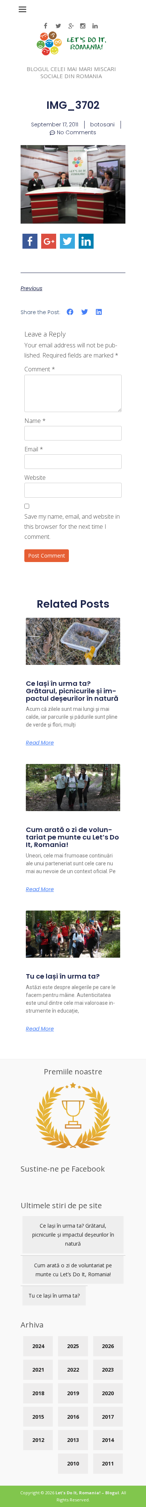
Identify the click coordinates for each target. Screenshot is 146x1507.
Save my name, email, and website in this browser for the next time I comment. (72, 526)
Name (35, 421)
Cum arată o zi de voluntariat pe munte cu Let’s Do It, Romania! (72, 837)
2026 (108, 1346)
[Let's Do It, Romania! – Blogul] (71, 53)
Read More (40, 742)
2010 (73, 1463)
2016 (73, 1416)
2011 (108, 1463)
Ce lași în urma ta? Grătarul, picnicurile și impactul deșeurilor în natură (72, 691)
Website (35, 477)
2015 (38, 1416)
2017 (108, 1416)
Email (33, 449)
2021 (38, 1369)
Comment (39, 369)
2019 (73, 1393)
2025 (73, 1346)
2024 (38, 1346)
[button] (70, 312)
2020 (108, 1393)
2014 (108, 1439)
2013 (73, 1439)
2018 (38, 1393)
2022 (73, 1369)
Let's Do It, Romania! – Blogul (87, 1492)
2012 (38, 1439)
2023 (108, 1369)
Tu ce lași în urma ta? (63, 976)
